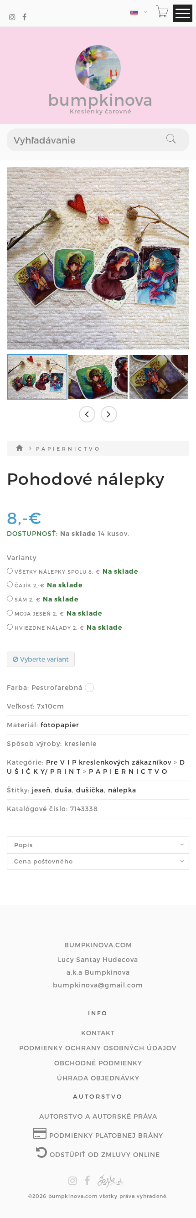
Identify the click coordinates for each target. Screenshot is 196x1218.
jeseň (41, 790)
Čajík (29, 585)
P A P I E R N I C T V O (67, 449)
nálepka (122, 790)
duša (63, 790)
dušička (90, 790)
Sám (27, 599)
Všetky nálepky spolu (56, 572)
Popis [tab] (23, 844)
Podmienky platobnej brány (105, 1135)
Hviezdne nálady (48, 628)
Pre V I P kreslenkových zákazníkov (108, 762)
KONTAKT (98, 1033)
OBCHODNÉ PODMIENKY (98, 1063)
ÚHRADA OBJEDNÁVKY (98, 1078)
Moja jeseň (38, 614)
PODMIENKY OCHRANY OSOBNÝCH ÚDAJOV (98, 1048)
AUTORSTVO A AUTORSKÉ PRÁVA (98, 1116)
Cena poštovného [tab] (43, 861)
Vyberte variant (43, 659)
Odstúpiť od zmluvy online (103, 1154)
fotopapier (60, 725)
